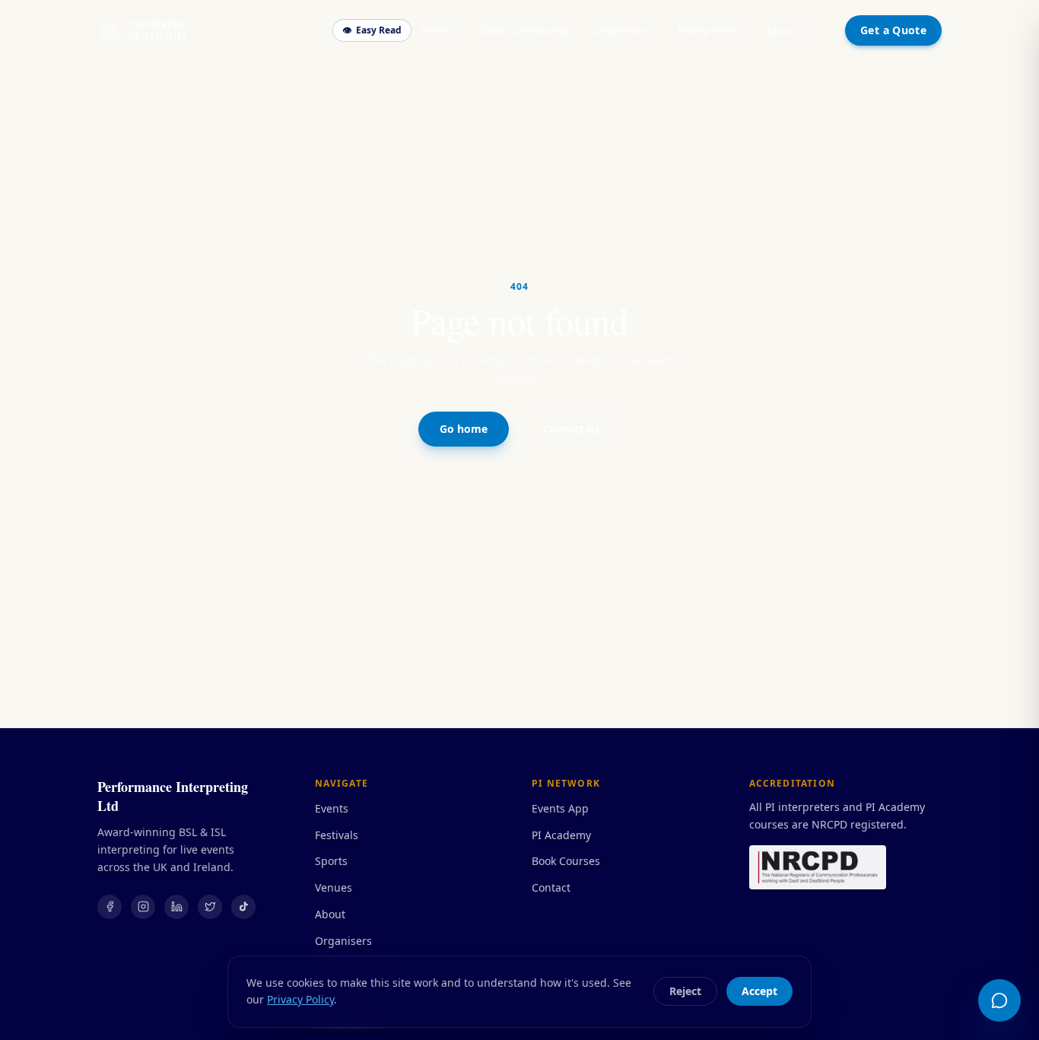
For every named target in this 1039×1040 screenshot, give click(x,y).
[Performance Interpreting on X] (210, 907)
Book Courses (566, 861)
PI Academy (561, 835)
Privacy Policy (300, 999)
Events (438, 30)
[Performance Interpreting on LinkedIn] (176, 907)
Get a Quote (893, 30)
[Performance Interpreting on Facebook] (109, 907)
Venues (333, 887)
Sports (331, 861)
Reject (685, 991)
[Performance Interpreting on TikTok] (243, 907)
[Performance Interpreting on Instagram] (143, 907)
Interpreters (710, 30)
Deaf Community (524, 30)
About (330, 914)
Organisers (623, 30)
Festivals (336, 835)
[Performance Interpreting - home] (143, 30)
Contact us (571, 428)
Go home (464, 428)
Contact (551, 887)
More (781, 31)
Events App (560, 808)
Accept (759, 991)
